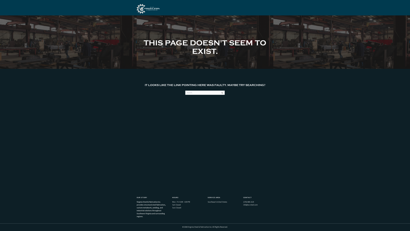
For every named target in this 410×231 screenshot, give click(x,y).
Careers (236, 8)
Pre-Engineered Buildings (215, 8)
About (247, 8)
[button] (198, 8)
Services (192, 8)
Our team (179, 8)
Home (169, 8)
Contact (258, 8)
